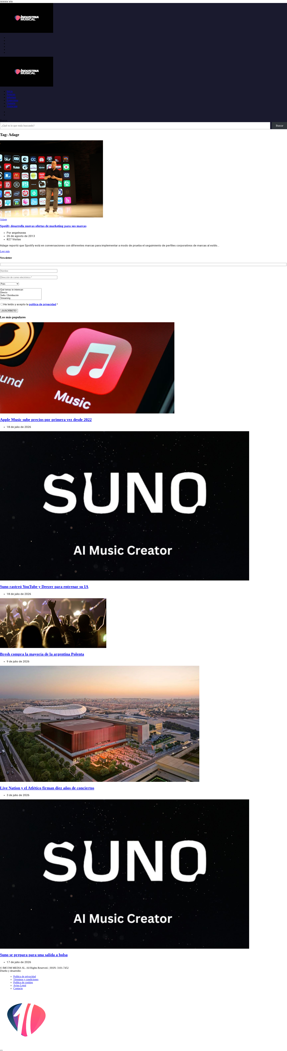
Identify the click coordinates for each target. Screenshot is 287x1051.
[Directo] (20, 292)
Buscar (3, 120)
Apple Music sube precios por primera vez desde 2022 (46, 419)
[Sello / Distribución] (20, 295)
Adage (3, 219)
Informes (11, 97)
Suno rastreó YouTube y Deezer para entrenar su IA (44, 586)
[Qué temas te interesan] (20, 289)
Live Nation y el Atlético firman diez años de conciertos (47, 788)
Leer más (5, 251)
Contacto (18, 988)
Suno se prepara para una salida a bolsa (34, 955)
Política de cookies (23, 982)
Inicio (10, 91)
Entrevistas (12, 100)
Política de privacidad (24, 976)
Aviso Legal (19, 985)
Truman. (27, 970)
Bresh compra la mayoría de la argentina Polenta (42, 654)
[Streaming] (20, 298)
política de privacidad (42, 304)
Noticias (11, 94)
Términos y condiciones (25, 979)
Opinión (11, 103)
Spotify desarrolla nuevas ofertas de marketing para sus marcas (43, 226)
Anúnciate (12, 106)
